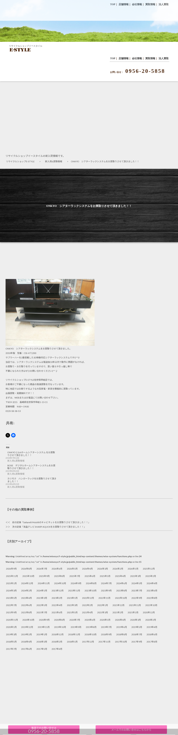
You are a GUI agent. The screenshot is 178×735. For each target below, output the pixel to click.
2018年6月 (152, 634)
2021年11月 (135, 605)
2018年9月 (106, 634)
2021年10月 (151, 605)
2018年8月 (121, 634)
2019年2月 (26, 634)
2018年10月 (91, 634)
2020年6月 (90, 619)
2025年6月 (90, 576)
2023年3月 (41, 598)
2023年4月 (26, 598)
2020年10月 (28, 619)
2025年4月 (120, 576)
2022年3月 (72, 605)
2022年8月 (152, 598)
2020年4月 (120, 619)
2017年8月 (152, 641)
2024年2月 (26, 590)
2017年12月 (88, 641)
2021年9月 (11, 612)
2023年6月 (152, 590)
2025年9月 (44, 576)
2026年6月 (57, 568)
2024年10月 (60, 583)
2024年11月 (44, 583)
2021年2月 (118, 612)
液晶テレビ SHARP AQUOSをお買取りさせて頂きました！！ (53, 526)
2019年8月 (91, 627)
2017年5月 (41, 649)
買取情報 (150, 58)
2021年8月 (26, 612)
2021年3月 (102, 612)
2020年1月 (11, 627)
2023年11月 (74, 590)
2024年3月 (11, 590)
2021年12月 (118, 605)
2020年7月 (74, 619)
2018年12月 (58, 634)
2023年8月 (121, 590)
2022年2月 (87, 605)
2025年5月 (105, 576)
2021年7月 (41, 612)
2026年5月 (72, 568)
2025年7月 (74, 576)
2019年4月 (152, 627)
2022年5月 (41, 605)
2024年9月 (76, 583)
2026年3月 (102, 568)
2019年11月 (44, 627)
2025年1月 (11, 583)
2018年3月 (41, 641)
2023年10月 (91, 590)
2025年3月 (135, 576)
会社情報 (137, 58)
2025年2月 (150, 576)
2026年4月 (87, 568)
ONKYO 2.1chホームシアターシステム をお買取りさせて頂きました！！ (31, 453)
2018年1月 (72, 641)
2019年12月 (27, 627)
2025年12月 (149, 568)
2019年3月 (11, 634)
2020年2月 (150, 619)
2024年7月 (106, 583)
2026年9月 (11, 568)
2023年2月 (57, 598)
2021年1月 (133, 612)
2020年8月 (59, 619)
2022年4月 (57, 605)
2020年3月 (135, 619)
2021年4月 (87, 612)
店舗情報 (124, 58)
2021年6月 (57, 612)
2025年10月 (28, 576)
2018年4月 (26, 641)
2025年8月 (59, 576)
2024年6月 (121, 583)
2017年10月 (121, 641)
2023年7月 (136, 590)
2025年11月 (12, 576)
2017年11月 (104, 641)
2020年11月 (12, 619)
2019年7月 (106, 627)
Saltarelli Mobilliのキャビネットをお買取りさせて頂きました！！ (55, 522)
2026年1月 (133, 568)
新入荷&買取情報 (54, 161)
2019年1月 (41, 634)
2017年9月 (136, 641)
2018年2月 (57, 641)
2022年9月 (136, 598)
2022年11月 (104, 598)
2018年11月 (74, 634)
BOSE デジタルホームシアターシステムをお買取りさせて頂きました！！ (31, 467)
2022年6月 (26, 605)
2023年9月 (106, 590)
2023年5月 (11, 598)
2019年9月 (76, 627)
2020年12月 (149, 612)
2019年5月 (136, 627)
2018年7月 (136, 634)
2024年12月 (27, 583)
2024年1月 (41, 590)
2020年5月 (105, 619)
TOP (112, 58)
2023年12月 (58, 590)
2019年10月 (60, 627)
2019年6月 (121, 627)
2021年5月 (72, 612)
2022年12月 (88, 598)
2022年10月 (121, 598)
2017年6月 (26, 649)
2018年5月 (11, 641)
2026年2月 (118, 568)
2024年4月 (152, 583)
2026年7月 (41, 568)
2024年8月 (91, 583)
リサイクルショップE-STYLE (21, 161)
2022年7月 (11, 605)
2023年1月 (72, 598)
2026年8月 (26, 568)
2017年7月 (11, 649)
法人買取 (164, 58)
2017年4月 (57, 649)
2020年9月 (44, 619)
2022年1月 (102, 605)
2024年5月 (136, 583)
